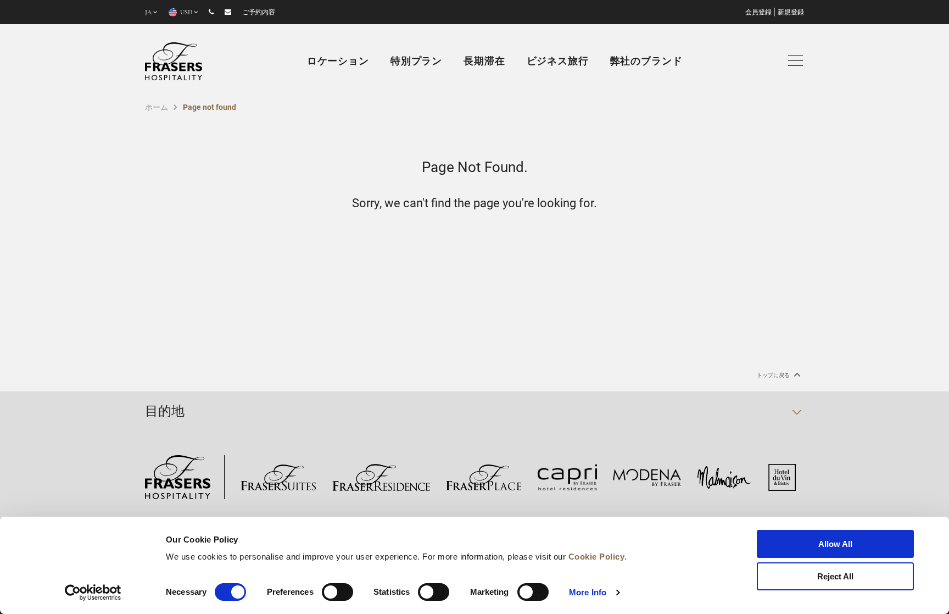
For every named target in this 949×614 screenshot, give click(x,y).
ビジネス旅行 (558, 62)
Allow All (835, 544)
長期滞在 (484, 62)
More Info (587, 592)
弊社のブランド (646, 62)
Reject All (835, 576)
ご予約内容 (258, 12)
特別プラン (416, 62)
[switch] (337, 592)
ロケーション (338, 62)
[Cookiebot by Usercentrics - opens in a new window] (93, 592)
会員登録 (758, 12)
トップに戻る (774, 375)
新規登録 (791, 12)
